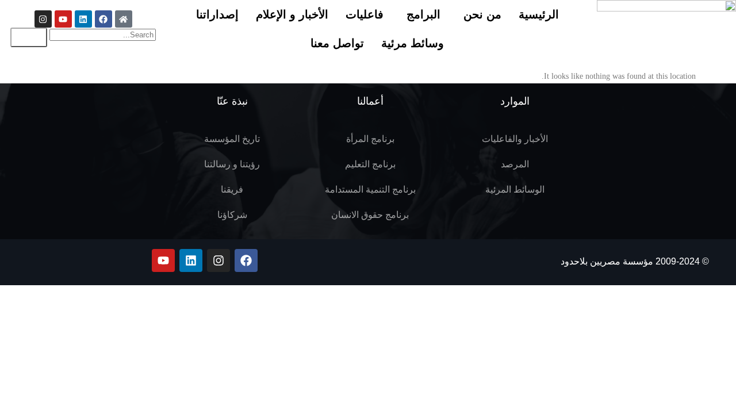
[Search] (28, 37)
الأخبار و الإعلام (292, 14)
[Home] (123, 19)
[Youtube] (63, 19)
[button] (479, 14)
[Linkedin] (83, 19)
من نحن (482, 14)
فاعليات (365, 14)
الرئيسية (539, 14)
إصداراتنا (217, 14)
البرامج (423, 14)
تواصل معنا (337, 43)
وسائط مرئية (412, 43)
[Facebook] (103, 19)
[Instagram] (43, 19)
